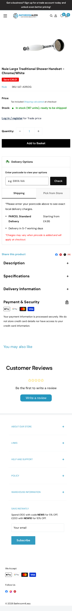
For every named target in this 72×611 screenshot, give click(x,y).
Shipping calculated (34, 101)
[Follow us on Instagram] (10, 591)
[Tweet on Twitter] (65, 254)
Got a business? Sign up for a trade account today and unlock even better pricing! (36, 4)
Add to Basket (36, 143)
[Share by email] (69, 254)
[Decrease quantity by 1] (20, 131)
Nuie (4, 86)
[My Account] (55, 15)
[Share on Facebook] (56, 254)
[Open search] (51, 15)
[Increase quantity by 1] (38, 131)
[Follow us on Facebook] (6, 591)
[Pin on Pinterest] (60, 254)
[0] (61, 15)
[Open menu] (5, 15)
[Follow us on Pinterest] (15, 591)
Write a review (36, 398)
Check (58, 181)
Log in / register (12, 118)
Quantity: (8, 131)
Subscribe (23, 540)
